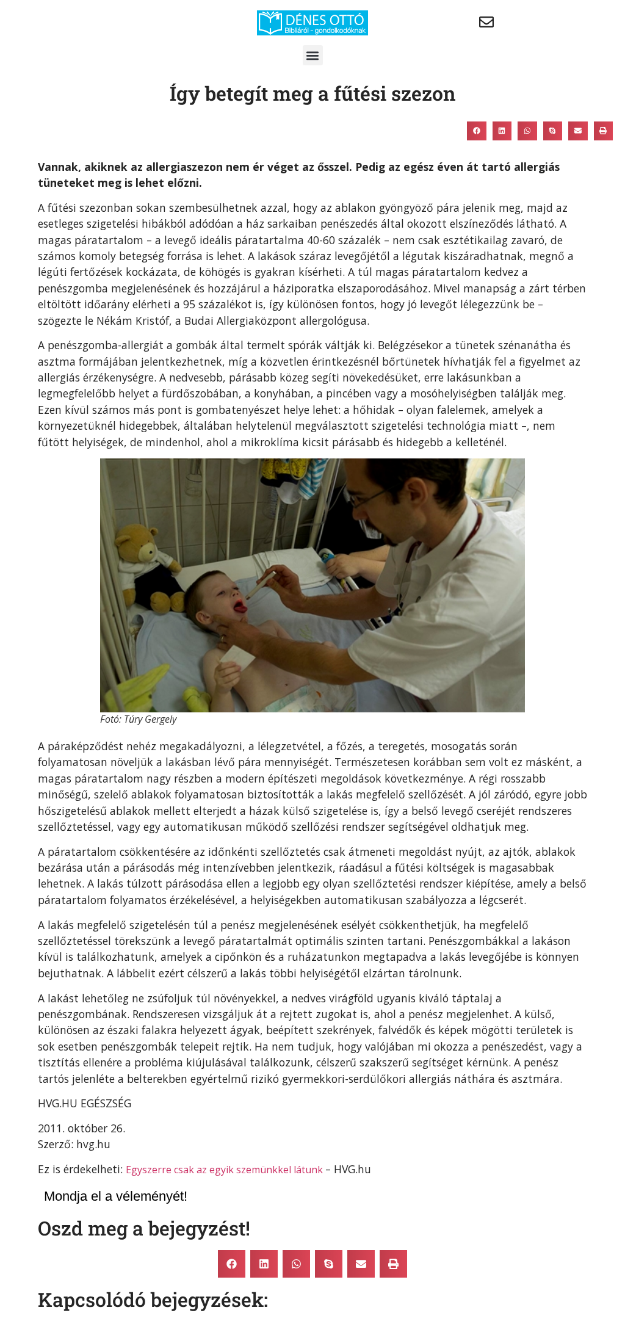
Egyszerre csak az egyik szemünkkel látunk (225, 1169)
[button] (313, 55)
